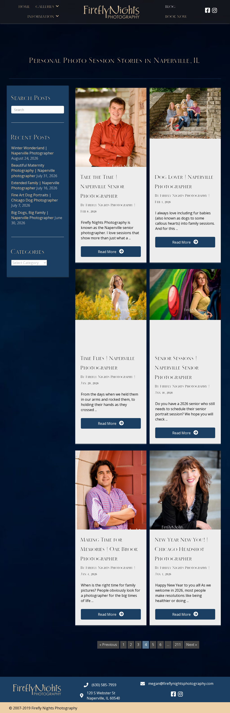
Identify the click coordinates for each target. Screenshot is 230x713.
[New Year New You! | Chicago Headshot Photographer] (185, 500)
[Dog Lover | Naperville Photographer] (185, 112)
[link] (25, 6)
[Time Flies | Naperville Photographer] (110, 294)
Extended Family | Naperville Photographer (35, 185)
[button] (57, 6)
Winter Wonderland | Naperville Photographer (32, 150)
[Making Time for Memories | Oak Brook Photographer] (110, 500)
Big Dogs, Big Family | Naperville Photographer (32, 215)
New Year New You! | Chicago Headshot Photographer (181, 549)
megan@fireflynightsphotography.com (180, 683)
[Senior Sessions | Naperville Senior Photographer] (185, 294)
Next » (191, 644)
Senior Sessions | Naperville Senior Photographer (177, 368)
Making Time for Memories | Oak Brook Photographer (109, 549)
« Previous (108, 644)
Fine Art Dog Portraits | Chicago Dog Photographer (34, 197)
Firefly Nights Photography (110, 205)
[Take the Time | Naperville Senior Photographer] (110, 137)
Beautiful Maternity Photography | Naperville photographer (33, 170)
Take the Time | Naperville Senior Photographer (103, 186)
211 (178, 644)
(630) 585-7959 (104, 684)
